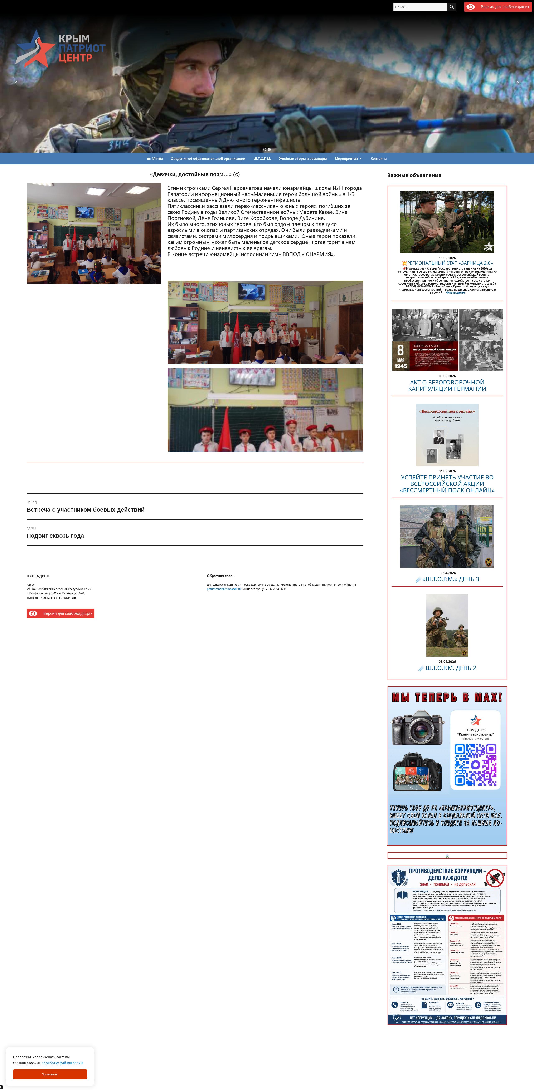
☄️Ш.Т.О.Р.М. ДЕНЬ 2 (447, 668)
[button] (264, 149)
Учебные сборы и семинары (303, 158)
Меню (157, 158)
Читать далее (455, 292)
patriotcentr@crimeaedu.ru (224, 589)
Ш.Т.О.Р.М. (262, 158)
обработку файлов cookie (62, 1063)
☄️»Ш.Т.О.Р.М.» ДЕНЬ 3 (447, 579)
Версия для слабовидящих (504, 6)
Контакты (379, 158)
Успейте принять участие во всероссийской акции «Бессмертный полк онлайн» (447, 483)
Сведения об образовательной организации (208, 158)
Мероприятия (346, 158)
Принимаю (50, 1074)
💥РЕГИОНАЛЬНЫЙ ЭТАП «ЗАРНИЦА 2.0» (447, 263)
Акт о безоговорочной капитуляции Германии (447, 385)
